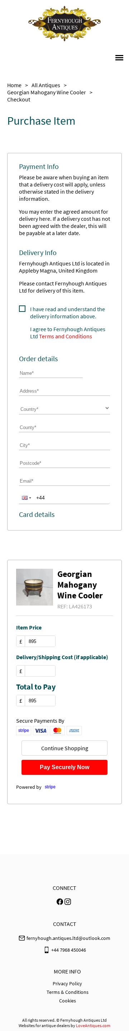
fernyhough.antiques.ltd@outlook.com (68, 938)
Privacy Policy (67, 983)
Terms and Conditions (65, 336)
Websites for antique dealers (44, 1025)
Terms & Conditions (68, 992)
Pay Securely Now (64, 767)
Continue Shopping (64, 748)
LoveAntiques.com (93, 1025)
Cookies (67, 1000)
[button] (26, 498)
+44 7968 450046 (68, 950)
